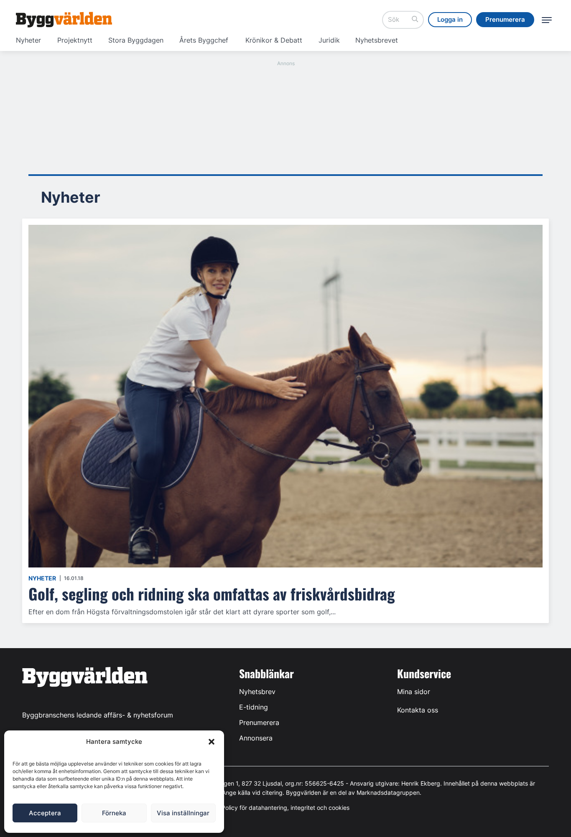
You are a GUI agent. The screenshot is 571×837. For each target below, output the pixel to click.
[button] (211, 742)
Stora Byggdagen (135, 40)
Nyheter (28, 40)
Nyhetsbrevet (376, 40)
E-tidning (253, 707)
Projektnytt (74, 40)
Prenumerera (259, 722)
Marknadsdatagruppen (388, 792)
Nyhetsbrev (257, 691)
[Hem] (64, 19)
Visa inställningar (183, 813)
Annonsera (256, 738)
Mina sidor (413, 691)
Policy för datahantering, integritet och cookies (285, 807)
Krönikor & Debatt (273, 40)
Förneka (114, 813)
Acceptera (45, 813)
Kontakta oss (417, 710)
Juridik (329, 40)
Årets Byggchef (203, 40)
